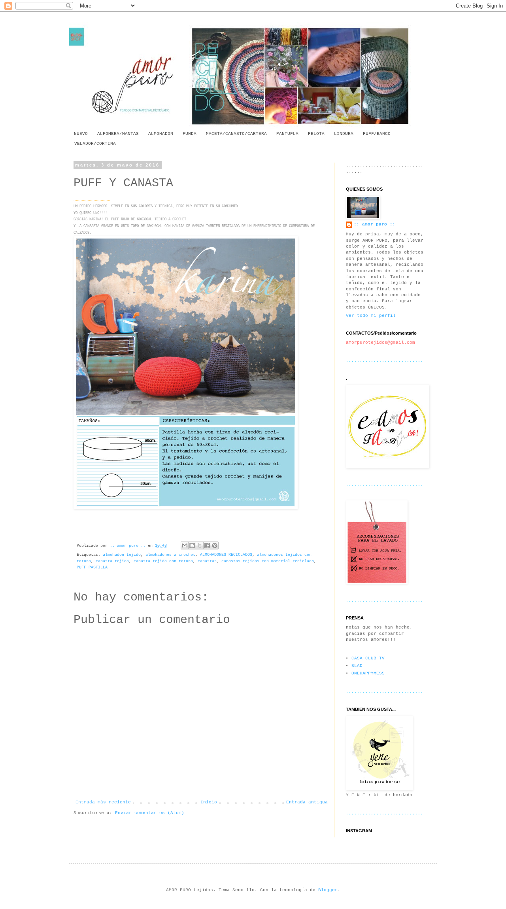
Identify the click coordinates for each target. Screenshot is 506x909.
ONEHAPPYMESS (368, 673)
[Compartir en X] (200, 545)
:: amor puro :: (374, 224)
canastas (207, 561)
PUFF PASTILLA (92, 567)
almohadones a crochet (170, 555)
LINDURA (343, 133)
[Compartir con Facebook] (207, 545)
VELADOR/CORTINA (95, 143)
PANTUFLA (287, 133)
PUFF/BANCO (377, 133)
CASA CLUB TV (368, 658)
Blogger (328, 890)
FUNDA (189, 133)
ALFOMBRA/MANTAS (118, 133)
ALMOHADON (160, 133)
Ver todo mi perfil (371, 315)
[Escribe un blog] (192, 545)
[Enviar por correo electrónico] (185, 545)
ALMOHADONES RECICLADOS (226, 555)
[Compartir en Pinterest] (215, 545)
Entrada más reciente (103, 802)
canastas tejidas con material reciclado (267, 561)
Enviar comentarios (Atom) (149, 813)
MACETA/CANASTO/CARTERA (236, 133)
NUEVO (81, 133)
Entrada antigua (307, 802)
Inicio (208, 802)
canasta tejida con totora (163, 561)
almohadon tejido (122, 555)
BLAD (357, 665)
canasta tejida (112, 561)
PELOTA (316, 133)
